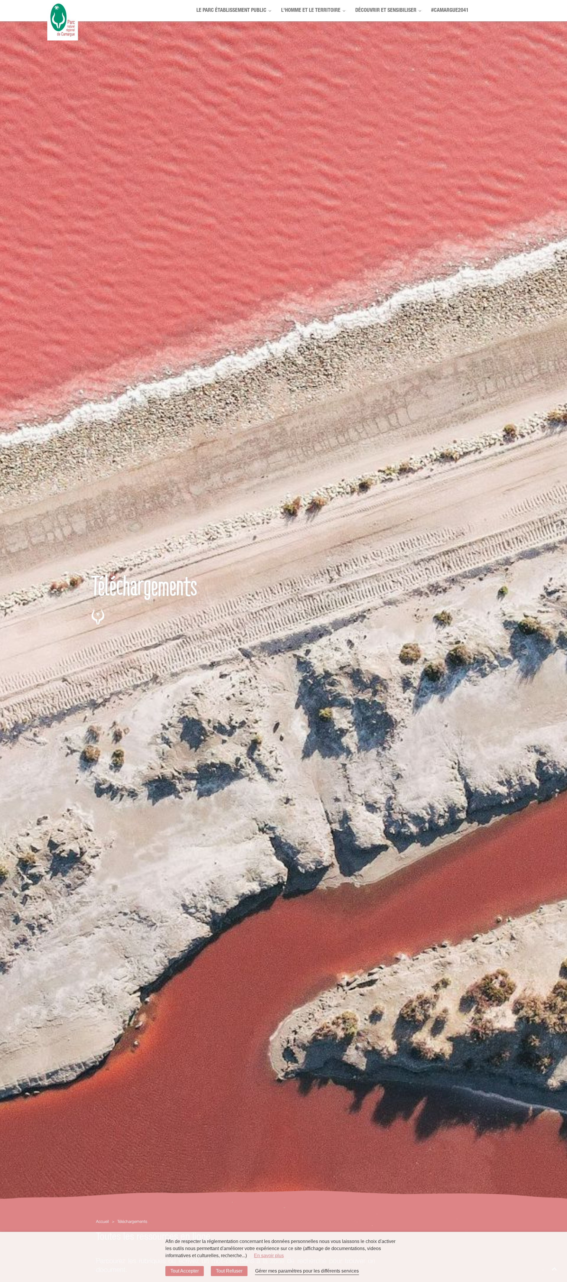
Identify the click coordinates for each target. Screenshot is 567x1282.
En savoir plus (269, 1255)
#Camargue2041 (450, 10)
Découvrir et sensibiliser (385, 10)
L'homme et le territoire (310, 10)
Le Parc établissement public (231, 10)
